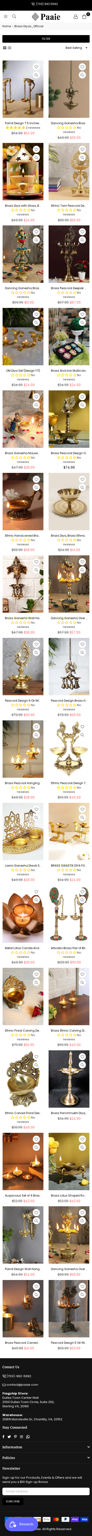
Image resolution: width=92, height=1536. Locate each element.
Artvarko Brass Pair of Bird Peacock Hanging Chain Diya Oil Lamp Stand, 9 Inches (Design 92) (69, 948)
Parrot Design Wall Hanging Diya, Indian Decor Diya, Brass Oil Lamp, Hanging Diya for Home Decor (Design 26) (23, 1269)
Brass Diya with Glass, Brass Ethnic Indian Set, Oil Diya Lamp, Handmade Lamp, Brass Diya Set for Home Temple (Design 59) (23, 206)
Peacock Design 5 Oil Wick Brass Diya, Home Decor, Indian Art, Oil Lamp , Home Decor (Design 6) (69, 1343)
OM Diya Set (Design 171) (23, 371)
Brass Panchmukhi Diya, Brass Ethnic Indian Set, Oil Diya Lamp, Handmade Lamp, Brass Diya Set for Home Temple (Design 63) (69, 1113)
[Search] (14, 16)
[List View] (9, 48)
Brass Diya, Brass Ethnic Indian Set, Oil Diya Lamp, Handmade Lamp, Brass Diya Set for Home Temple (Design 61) (69, 536)
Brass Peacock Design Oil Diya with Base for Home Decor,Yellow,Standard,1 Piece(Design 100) (69, 453)
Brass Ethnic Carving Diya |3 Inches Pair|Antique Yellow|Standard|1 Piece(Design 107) (69, 1031)
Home (6, 26)
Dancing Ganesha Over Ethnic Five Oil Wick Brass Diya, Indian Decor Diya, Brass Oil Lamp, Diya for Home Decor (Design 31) (69, 618)
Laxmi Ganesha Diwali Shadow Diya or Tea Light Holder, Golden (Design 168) (23, 866)
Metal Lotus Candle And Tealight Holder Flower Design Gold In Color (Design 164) (23, 948)
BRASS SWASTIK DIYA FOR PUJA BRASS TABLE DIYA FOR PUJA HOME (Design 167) (69, 866)
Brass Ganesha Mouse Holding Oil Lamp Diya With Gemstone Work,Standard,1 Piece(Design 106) (23, 453)
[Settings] (75, 16)
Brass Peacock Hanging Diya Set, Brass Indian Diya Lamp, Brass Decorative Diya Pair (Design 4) (23, 783)
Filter (46, 39)
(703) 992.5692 (46, 4)
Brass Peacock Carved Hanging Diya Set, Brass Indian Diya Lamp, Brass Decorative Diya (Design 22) (23, 1343)
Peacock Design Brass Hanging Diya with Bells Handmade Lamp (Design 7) (69, 701)
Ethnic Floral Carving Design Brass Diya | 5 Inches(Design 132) (23, 1031)
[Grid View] (4, 48)
